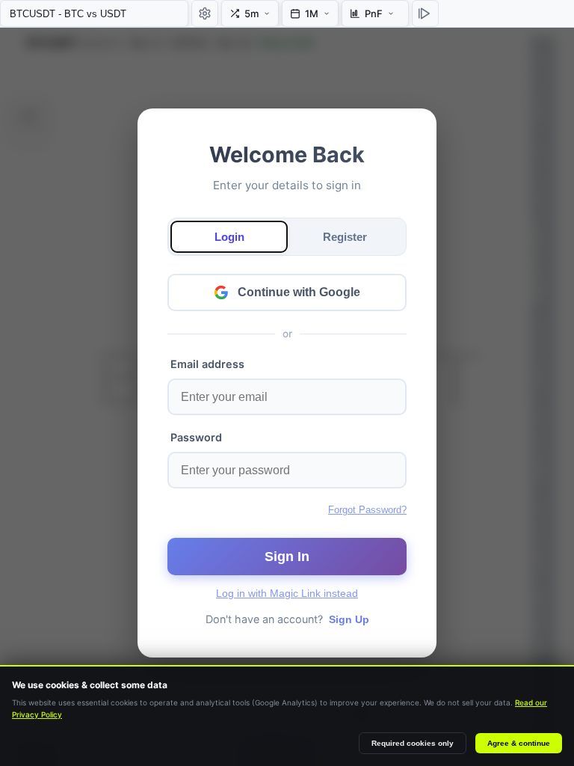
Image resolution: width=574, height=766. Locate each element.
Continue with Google (299, 292)
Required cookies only (412, 743)
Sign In (287, 556)
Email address (207, 364)
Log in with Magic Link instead (287, 593)
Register (345, 236)
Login (229, 236)
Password (196, 437)
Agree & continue (518, 743)
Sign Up (349, 619)
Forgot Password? (367, 509)
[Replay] (425, 13)
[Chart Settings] (204, 13)
